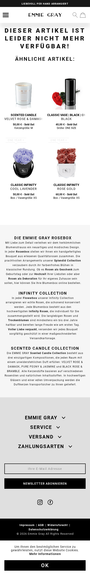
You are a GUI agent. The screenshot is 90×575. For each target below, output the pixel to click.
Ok (45, 565)
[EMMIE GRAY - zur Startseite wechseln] (45, 15)
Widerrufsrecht (58, 525)
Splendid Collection (67, 260)
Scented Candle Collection (48, 353)
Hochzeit (40, 274)
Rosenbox (22, 251)
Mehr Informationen (45, 554)
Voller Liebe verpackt (22, 329)
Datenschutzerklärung (44, 529)
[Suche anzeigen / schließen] (75, 15)
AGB (41, 525)
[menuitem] (5, 15)
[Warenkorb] (83, 15)
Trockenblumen (18, 320)
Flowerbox (30, 298)
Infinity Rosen (38, 311)
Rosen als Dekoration (22, 278)
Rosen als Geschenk (59, 269)
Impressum (27, 525)
